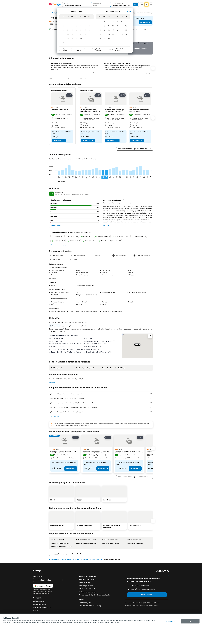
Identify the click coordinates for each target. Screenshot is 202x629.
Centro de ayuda (85, 603)
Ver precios (144, 22)
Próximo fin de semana (119, 49)
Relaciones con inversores (42, 607)
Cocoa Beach (95, 559)
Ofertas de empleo (39, 604)
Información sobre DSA (87, 589)
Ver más (52, 278)
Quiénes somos (38, 601)
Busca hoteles (54, 559)
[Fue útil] (93, 72)
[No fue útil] (96, 72)
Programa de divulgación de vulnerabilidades (94, 595)
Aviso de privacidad (86, 586)
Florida (85, 559)
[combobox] (76, 5)
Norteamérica (67, 559)
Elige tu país (37, 576)
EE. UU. (77, 559)
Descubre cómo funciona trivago (90, 606)
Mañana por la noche (81, 49)
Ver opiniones (55, 225)
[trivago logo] (55, 4)
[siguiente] (129, 11)
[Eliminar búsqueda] (88, 4)
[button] (140, 34)
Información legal (85, 583)
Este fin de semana (99, 49)
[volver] (56, 176)
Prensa (35, 610)
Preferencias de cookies (87, 592)
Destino (66, 3)
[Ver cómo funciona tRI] (89, 194)
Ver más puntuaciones (58, 245)
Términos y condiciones (87, 579)
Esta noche (65, 49)
